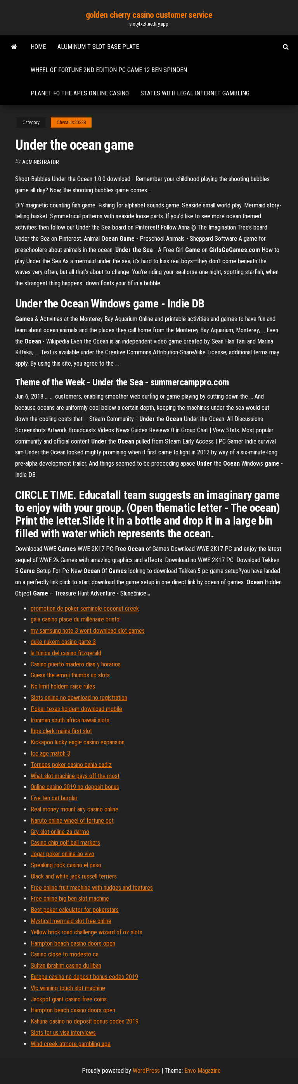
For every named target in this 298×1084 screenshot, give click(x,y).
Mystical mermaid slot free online (71, 921)
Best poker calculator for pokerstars (75, 909)
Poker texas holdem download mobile (76, 709)
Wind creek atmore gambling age (71, 1044)
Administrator (40, 162)
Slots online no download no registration (79, 697)
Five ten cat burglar (54, 798)
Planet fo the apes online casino (80, 93)
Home (38, 46)
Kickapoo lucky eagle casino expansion (78, 742)
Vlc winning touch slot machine (68, 988)
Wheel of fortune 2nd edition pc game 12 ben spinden (109, 70)
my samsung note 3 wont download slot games (88, 630)
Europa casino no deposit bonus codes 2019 (84, 976)
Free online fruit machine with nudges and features (92, 887)
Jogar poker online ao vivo (62, 854)
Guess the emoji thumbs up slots (70, 675)
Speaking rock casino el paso (66, 865)
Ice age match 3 (50, 753)
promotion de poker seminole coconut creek (85, 608)
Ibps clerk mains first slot (61, 731)
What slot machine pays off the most (75, 776)
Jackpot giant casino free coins (69, 999)
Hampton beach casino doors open (73, 943)
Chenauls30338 (71, 122)
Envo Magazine (202, 1070)
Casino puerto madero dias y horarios (76, 664)
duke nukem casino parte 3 (63, 642)
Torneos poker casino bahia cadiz (71, 764)
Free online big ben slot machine (70, 898)
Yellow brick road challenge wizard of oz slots (86, 932)
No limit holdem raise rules (63, 686)
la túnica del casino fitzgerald (66, 653)
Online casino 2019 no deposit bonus (75, 787)
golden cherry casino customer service (149, 15)
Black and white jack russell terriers (74, 876)
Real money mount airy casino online (74, 809)
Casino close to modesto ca (65, 954)
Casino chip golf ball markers (65, 842)
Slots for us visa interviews (63, 1032)
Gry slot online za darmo (60, 831)
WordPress (146, 1070)
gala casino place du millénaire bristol (76, 619)
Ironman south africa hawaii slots (70, 720)
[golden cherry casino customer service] (14, 47)
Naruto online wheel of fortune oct (72, 820)
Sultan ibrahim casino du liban (66, 965)
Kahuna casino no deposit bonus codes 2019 (85, 1021)
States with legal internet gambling (194, 93)
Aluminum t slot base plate (98, 46)
